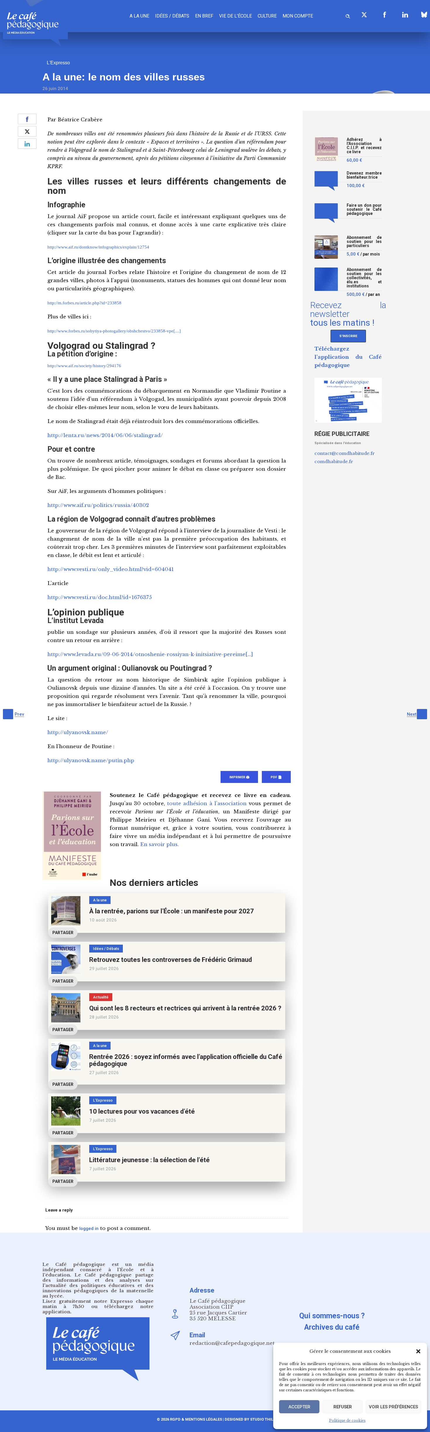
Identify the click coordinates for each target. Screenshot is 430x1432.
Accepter (299, 1406)
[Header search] (348, 15)
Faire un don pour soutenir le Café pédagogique (364, 209)
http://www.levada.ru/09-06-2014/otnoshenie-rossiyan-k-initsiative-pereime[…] (150, 654)
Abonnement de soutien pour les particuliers (364, 241)
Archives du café (332, 1327)
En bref (204, 16)
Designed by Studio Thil (248, 1419)
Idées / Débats (172, 16)
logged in (89, 1228)
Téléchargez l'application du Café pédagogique (348, 357)
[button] (418, 1351)
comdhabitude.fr (333, 461)
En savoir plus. (159, 844)
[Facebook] (384, 14)
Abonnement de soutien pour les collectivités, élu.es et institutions (364, 278)
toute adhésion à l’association (207, 803)
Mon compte (298, 16)
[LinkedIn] (405, 14)
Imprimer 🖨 (239, 777)
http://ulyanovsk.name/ (77, 732)
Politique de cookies (347, 1420)
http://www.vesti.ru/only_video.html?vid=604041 (110, 569)
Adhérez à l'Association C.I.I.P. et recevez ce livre (364, 145)
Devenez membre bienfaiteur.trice (364, 175)
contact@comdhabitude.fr (344, 453)
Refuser (342, 1406)
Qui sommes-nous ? (332, 1316)
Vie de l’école (235, 16)
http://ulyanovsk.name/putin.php (90, 761)
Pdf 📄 (276, 777)
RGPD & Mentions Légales (196, 1419)
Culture (267, 16)
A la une (139, 16)
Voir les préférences (393, 1406)
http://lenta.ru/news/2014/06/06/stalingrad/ (105, 435)
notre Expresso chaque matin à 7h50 (98, 1303)
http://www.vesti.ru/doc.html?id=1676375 (99, 597)
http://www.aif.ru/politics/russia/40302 (98, 505)
